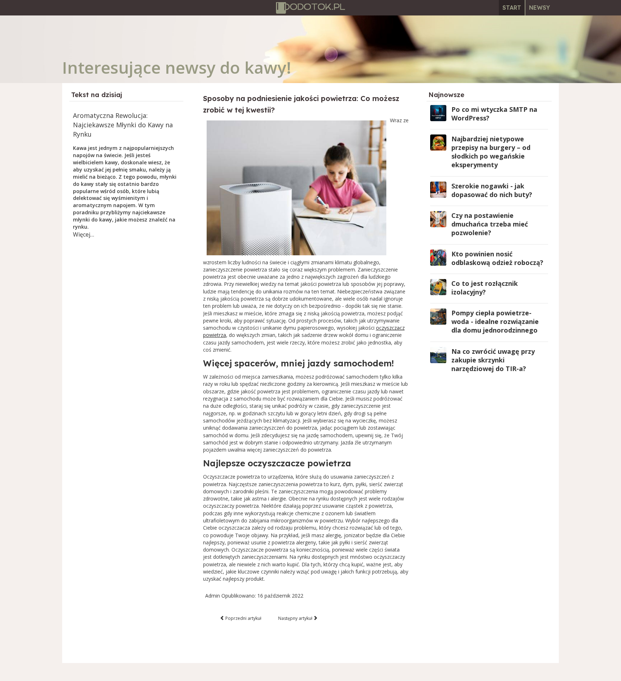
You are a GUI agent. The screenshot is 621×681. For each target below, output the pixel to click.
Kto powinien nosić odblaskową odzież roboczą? (497, 258)
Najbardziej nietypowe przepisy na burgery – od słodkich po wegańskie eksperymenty (490, 151)
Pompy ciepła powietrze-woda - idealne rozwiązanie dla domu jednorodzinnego (495, 321)
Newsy (539, 7)
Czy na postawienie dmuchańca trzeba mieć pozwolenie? (489, 224)
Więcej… (83, 234)
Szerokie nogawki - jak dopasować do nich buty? (491, 190)
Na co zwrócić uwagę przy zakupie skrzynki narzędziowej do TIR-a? (493, 360)
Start (511, 7)
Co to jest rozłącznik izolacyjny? (484, 287)
